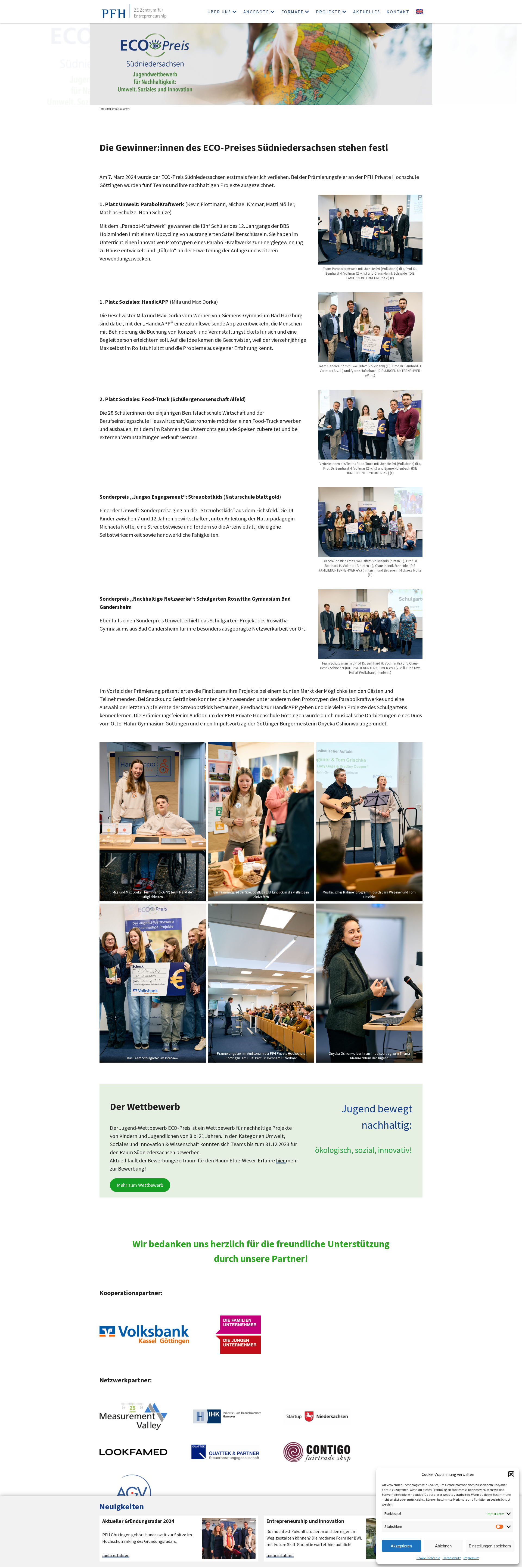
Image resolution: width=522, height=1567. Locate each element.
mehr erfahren (115, 1555)
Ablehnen (443, 1546)
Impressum (471, 1558)
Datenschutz (452, 1558)
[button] (511, 1474)
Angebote (256, 11)
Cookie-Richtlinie (428, 1558)
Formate (292, 11)
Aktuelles (366, 11)
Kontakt (398, 11)
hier (281, 1160)
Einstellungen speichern (490, 1546)
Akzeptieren (401, 1546)
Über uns (219, 11)
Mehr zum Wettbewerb (140, 1185)
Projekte (328, 11)
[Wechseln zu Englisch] (419, 11)
